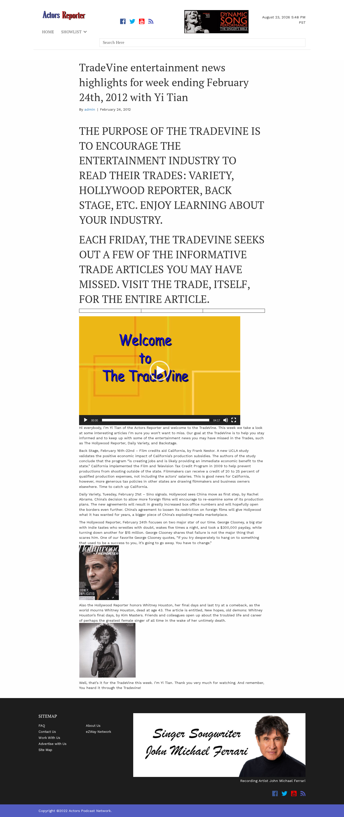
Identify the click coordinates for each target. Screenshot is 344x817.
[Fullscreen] (233, 420)
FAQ (42, 725)
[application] (159, 370)
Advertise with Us (52, 743)
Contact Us (47, 731)
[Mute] (225, 420)
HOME (48, 32)
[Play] (85, 420)
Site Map (45, 749)
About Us (93, 725)
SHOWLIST (71, 32)
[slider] (155, 420)
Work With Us (49, 737)
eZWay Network (98, 731)
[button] (160, 371)
